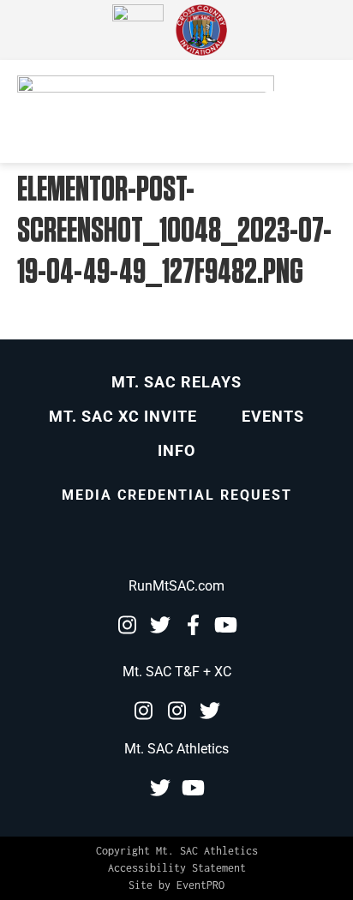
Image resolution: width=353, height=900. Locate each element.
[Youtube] (226, 624)
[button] (272, 111)
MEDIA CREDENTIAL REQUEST (177, 495)
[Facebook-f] (193, 624)
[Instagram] (126, 624)
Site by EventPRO (176, 885)
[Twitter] (160, 624)
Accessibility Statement (177, 867)
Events (273, 416)
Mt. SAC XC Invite (123, 416)
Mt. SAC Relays (176, 382)
